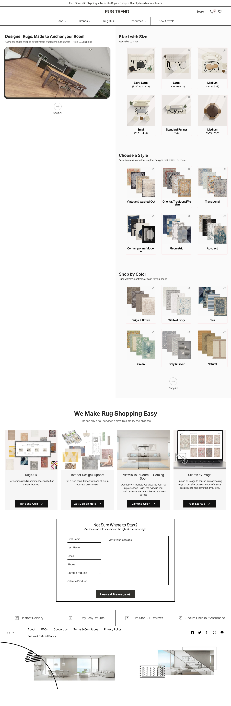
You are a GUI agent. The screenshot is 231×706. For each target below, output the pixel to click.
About (31, 629)
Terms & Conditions (86, 629)
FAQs (44, 629)
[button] (211, 12)
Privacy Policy (112, 629)
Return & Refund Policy (42, 636)
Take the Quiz (29, 503)
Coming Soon (141, 503)
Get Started (197, 503)
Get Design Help (85, 503)
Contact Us (61, 629)
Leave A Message (113, 594)
